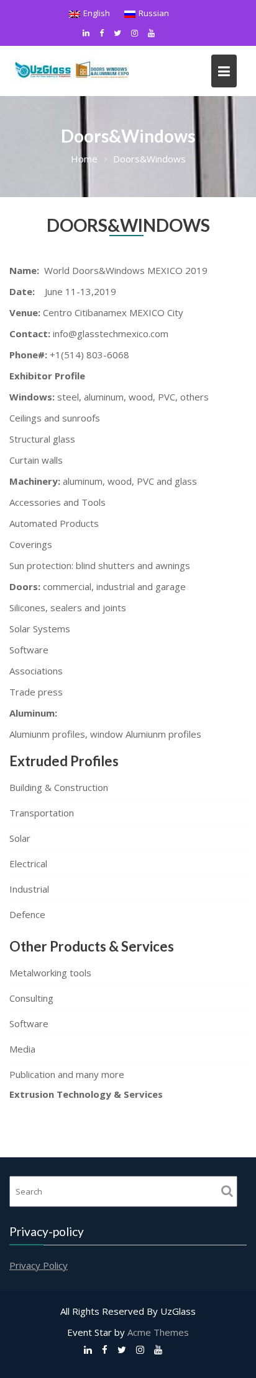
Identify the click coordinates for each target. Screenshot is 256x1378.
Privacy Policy (38, 1265)
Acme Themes (158, 1332)
